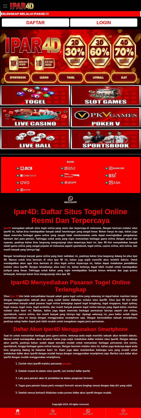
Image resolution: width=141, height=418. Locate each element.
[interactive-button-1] (35, 95)
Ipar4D (7, 228)
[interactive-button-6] (106, 139)
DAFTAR (35, 22)
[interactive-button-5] (35, 139)
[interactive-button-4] (106, 117)
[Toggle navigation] (5, 5)
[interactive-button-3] (35, 117)
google (66, 363)
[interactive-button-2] (106, 95)
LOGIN (104, 22)
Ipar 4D (14, 296)
